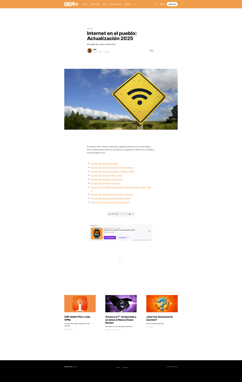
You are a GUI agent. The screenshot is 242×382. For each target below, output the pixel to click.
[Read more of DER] (89, 50)
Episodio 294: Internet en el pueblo (104, 163)
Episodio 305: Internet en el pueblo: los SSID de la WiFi (113, 171)
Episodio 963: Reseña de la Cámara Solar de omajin (111, 198)
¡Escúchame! (95, 4)
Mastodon (126, 367)
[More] (135, 4)
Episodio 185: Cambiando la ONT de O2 (106, 179)
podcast (90, 28)
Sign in (162, 4)
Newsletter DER (115, 4)
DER (94, 49)
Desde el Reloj (68, 366)
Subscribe (172, 4)
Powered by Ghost (172, 366)
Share (151, 50)
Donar (105, 4)
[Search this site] (156, 4)
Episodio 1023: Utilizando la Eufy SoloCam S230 (110, 202)
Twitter (118, 367)
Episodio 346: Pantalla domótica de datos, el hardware (112, 194)
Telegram (127, 4)
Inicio (85, 4)
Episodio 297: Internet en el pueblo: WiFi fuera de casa (112, 167)
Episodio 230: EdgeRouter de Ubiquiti (105, 183)
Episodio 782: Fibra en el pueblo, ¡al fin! (106, 175)
